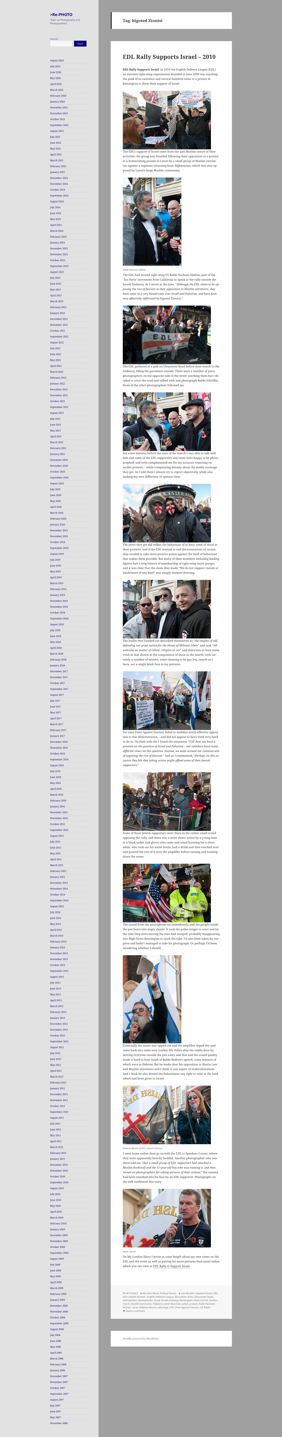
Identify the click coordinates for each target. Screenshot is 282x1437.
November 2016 (59, 747)
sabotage (163, 1307)
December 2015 (59, 812)
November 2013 (59, 959)
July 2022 (55, 348)
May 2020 (55, 501)
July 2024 (55, 207)
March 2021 (56, 442)
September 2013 (59, 971)
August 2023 (57, 272)
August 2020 (57, 483)
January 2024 (57, 242)
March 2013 (56, 1006)
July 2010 (55, 1194)
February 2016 (58, 800)
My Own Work (151, 1293)
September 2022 (59, 336)
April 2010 (56, 1211)
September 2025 (59, 125)
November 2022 (59, 324)
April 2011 (56, 1141)
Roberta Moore (147, 1307)
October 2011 (57, 1106)
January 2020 (57, 524)
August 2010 (57, 1188)
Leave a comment (135, 1310)
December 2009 (59, 1235)
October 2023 (57, 260)
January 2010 (57, 1229)
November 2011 (59, 1100)
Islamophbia (130, 1300)
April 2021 (56, 436)
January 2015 (57, 877)
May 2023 (55, 289)
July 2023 (55, 277)
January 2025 (57, 172)
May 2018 (55, 642)
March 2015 (56, 865)
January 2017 (57, 736)
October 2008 (57, 1317)
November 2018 (59, 606)
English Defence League (160, 1296)
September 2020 (59, 477)
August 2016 (57, 765)
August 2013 (57, 976)
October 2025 (57, 119)
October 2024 (57, 189)
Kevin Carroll (201, 1300)
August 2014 (57, 906)
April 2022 (56, 366)
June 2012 (55, 1059)
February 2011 (58, 1153)
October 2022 (57, 330)
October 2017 (57, 683)
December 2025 (59, 107)
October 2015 (57, 824)
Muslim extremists (141, 1303)
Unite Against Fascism (187, 1307)
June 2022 (55, 354)
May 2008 (55, 1346)
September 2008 (59, 1323)
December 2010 (59, 1164)
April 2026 (56, 84)
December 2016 (59, 741)
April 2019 (56, 577)
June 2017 (55, 706)
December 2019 (59, 530)
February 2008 (58, 1364)
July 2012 (55, 1053)
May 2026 (55, 78)
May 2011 (55, 1135)
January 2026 (57, 101)
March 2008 (56, 1358)
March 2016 (56, 794)
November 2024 (59, 183)
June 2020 (55, 495)
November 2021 (59, 395)
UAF (171, 1307)
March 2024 (56, 230)
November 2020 (59, 465)
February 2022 (58, 377)
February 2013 (58, 1012)
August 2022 (57, 342)
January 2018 (57, 665)
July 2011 (55, 1123)
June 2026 (55, 72)
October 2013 (57, 965)
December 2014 (59, 882)
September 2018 (59, 618)
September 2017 (59, 689)
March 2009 (56, 1288)
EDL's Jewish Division (134, 1296)
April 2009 (56, 1282)
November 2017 (59, 677)
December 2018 (59, 600)
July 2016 (55, 771)
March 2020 (56, 512)
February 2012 (58, 1082)
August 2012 (57, 1047)
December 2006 (59, 1423)
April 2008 (56, 1352)
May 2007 (55, 1417)
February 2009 (58, 1294)
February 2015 (58, 871)
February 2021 (58, 448)
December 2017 (59, 671)
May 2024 (55, 219)
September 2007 (59, 1393)
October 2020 (57, 471)
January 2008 (57, 1370)
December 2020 (59, 460)
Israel (157, 1300)
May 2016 (55, 783)
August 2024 (57, 201)
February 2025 (58, 166)
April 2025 (56, 154)
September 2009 (59, 1252)
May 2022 (55, 360)
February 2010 (58, 1223)
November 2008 (59, 1311)
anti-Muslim (187, 1293)
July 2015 (55, 841)
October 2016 (57, 753)
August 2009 (57, 1258)
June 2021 (55, 424)
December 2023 (59, 248)
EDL (215, 1293)
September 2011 (59, 1112)
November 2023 (59, 254)
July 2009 (55, 1264)
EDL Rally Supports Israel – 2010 (169, 56)
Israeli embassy (169, 1300)
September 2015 (59, 830)
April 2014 (56, 929)
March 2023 (56, 301)
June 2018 (55, 636)
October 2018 (57, 612)
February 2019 (58, 589)
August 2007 (57, 1399)
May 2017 (55, 712)
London (213, 1300)
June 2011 (55, 1129)
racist (135, 1307)
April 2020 (56, 507)
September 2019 (59, 548)
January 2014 (57, 947)
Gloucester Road (203, 1296)
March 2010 (56, 1217)
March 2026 (56, 89)
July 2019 (55, 559)
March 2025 (56, 160)
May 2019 (55, 571)
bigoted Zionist (203, 1293)
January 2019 (57, 595)
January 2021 (57, 454)
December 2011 (59, 1094)
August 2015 (57, 835)
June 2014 (55, 918)
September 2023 (59, 266)
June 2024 (55, 213)
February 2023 (58, 307)
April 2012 (56, 1070)
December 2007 (59, 1376)
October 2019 (57, 542)
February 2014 (58, 941)
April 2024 (56, 225)
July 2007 (55, 1405)
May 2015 (55, 853)
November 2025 (59, 113)
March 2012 (56, 1076)
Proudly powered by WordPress (141, 1338)
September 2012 (59, 1041)
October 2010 (57, 1176)
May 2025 (55, 148)
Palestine (158, 1303)
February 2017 (58, 730)
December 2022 (59, 319)
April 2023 (56, 295)
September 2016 (59, 759)
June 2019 (55, 565)
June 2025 (55, 142)
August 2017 (57, 694)
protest (193, 1303)
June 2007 (55, 1411)
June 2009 (55, 1270)
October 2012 (57, 1035)
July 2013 (55, 982)
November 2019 (59, 536)
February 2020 (58, 518)
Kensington (186, 1300)
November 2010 (59, 1170)
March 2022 (56, 371)
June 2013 (55, 988)
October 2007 (57, 1388)
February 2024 (58, 236)
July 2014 (55, 912)
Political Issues (168, 1293)
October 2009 (57, 1247)
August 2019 (57, 554)
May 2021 (55, 430)
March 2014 (56, 935)
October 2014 (57, 894)
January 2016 (57, 806)
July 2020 (55, 489)
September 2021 (59, 407)
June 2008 (55, 1341)
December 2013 (59, 953)
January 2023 (57, 313)
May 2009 (55, 1276)
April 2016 (56, 788)
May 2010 (55, 1205)
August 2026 (57, 60)
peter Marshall (172, 1303)
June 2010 (55, 1200)
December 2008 (59, 1305)
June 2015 (55, 847)
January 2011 (57, 1158)
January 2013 (57, 1018)
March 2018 (56, 653)
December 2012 (59, 1023)
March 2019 (56, 583)
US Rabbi (205, 1307)
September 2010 (59, 1182)
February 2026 (58, 95)
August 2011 (57, 1117)
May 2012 (55, 1065)
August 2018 (57, 624)
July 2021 (55, 418)
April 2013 (56, 1000)
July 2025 (55, 136)
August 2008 (57, 1329)
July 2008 (55, 1335)
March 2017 (56, 724)
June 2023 (55, 283)
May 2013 (55, 994)
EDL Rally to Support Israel (171, 1266)
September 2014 (59, 900)
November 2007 (59, 1382)
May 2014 (55, 924)
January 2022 (57, 383)
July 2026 (55, 66)
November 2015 (59, 818)
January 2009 (57, 1299)
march (126, 1303)
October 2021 (57, 401)
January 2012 (57, 1088)
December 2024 (59, 178)
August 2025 (57, 131)
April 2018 (56, 647)
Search (54, 39)
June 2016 (55, 777)
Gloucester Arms (184, 1296)
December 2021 (59, 389)
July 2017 (55, 700)
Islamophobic (145, 1300)
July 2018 (55, 630)
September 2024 (59, 195)
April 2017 (56, 718)
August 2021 (57, 413)
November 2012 (59, 1029)
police (185, 1303)
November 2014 (59, 888)
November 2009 (59, 1241)
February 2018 (58, 659)
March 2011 (56, 1147)
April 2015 (56, 859)
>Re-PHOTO (61, 14)
